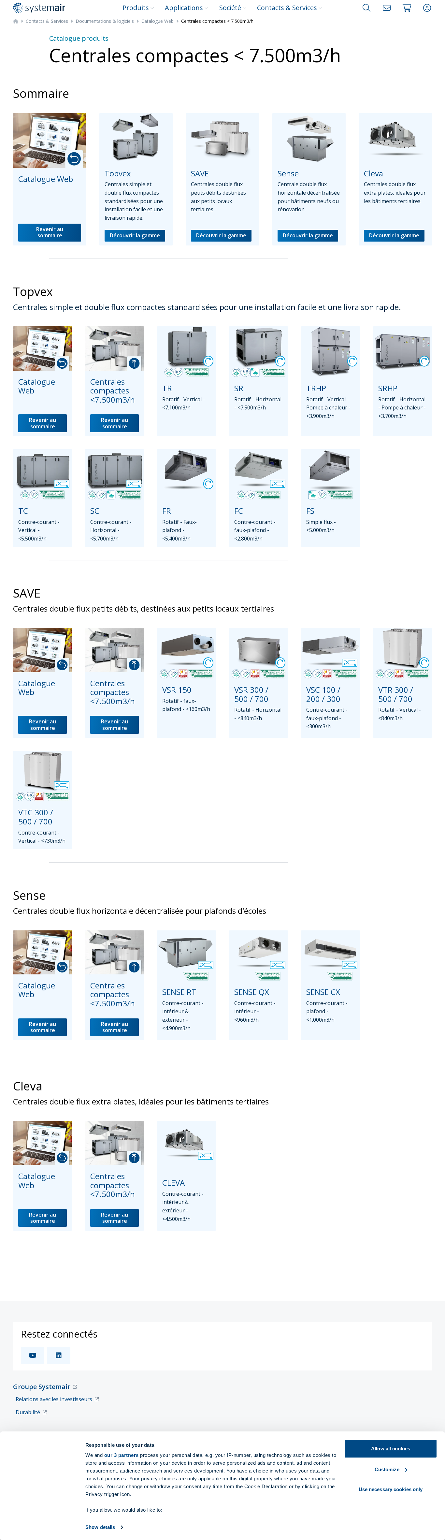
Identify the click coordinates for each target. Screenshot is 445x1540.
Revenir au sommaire (49, 232)
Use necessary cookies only (391, 1489)
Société (230, 7)
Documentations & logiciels (105, 21)
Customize (387, 1469)
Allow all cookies (390, 1448)
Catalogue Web (157, 21)
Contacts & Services (287, 7)
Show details (100, 1527)
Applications (184, 7)
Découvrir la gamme (135, 235)
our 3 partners (121, 1455)
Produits (135, 7)
